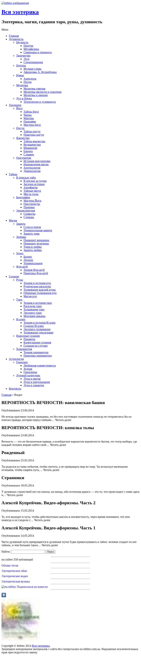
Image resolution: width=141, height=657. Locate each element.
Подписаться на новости (32, 586)
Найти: (5, 551)
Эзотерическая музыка (15, 581)
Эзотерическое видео (14, 576)
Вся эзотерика (20, 12)
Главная (6, 394)
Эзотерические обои (14, 570)
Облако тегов (9, 565)
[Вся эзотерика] (15, 3)
